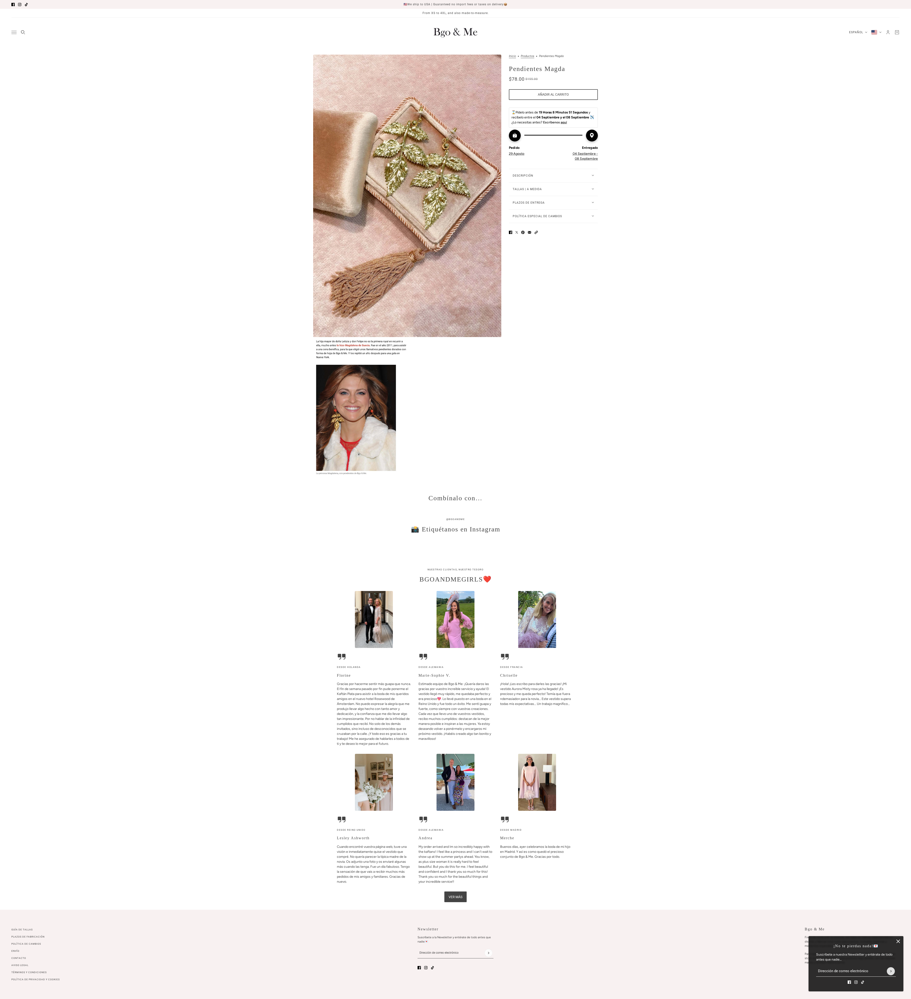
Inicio (512, 56)
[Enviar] (891, 971)
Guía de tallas (22, 929)
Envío (15, 951)
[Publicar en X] (517, 232)
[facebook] (13, 4)
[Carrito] (897, 32)
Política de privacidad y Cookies (35, 979)
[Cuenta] (888, 32)
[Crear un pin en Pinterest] (522, 232)
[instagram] (19, 4)
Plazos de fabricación (28, 936)
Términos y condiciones (29, 972)
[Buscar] (23, 32)
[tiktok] (26, 4)
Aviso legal (19, 965)
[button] (536, 232)
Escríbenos (555, 122)
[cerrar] (898, 941)
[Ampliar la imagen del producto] (407, 196)
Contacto (18, 958)
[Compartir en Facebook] (510, 232)
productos (527, 56)
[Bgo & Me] (455, 32)
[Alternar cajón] (14, 32)
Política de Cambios (26, 944)
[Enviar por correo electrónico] (529, 232)
